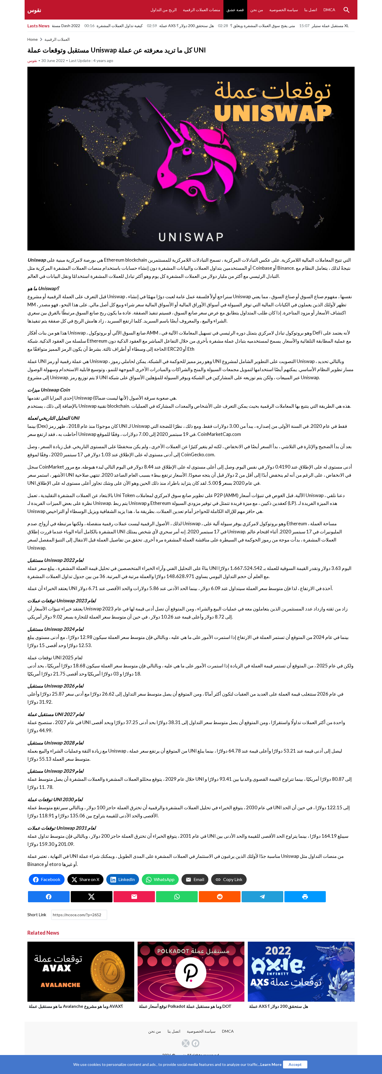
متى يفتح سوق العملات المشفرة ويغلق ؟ (226, 25)
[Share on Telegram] (262, 896)
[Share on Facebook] (48, 896)
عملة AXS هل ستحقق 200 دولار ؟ (150, 25)
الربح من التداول (163, 9)
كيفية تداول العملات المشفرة (84, 25)
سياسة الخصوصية (283, 9)
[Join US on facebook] (196, 1043)
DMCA (329, 9)
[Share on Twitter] (91, 896)
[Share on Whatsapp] (176, 896)
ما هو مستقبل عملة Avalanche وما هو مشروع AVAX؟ (76, 1006)
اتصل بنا (310, 9)
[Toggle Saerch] (346, 9)
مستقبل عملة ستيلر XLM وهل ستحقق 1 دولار (312, 25)
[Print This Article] (305, 896)
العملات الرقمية (57, 39)
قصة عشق (235, 9)
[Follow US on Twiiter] (186, 1043)
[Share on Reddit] (219, 896)
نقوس (34, 9)
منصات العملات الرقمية (201, 9)
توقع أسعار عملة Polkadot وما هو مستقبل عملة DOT (185, 1006)
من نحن (256, 9)
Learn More (271, 1064)
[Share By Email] (134, 896)
